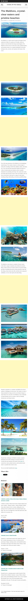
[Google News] (5, 1)
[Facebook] (1, 1)
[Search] (2, 4)
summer (21, 591)
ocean (21, 461)
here (16, 468)
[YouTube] (7, 1)
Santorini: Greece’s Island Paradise (9, 535)
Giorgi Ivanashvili (16, 20)
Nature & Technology (7, 591)
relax (14, 591)
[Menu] (26, 4)
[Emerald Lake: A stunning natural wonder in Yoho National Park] (12, 565)
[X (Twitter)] (3, 1)
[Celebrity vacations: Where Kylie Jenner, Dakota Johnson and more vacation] (12, 495)
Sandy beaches (17, 591)
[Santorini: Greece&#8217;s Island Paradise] (12, 532)
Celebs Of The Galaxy (14, 4)
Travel (5, 592)
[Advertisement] (14, 67)
